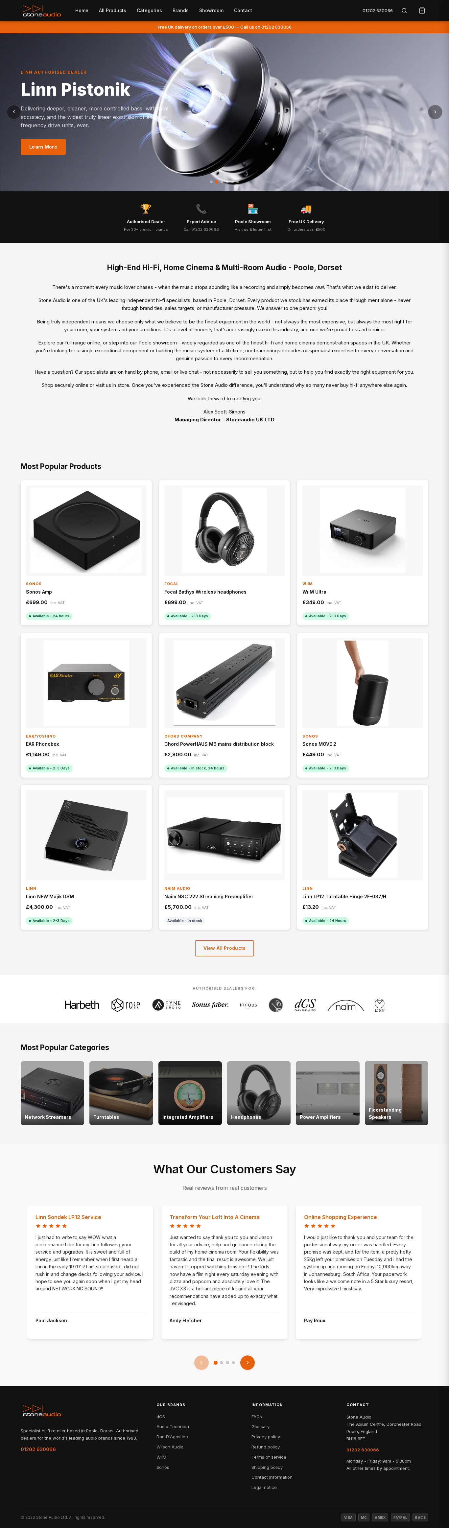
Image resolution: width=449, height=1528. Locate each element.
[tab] (211, 181)
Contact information (272, 1477)
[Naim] (346, 1005)
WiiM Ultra (314, 592)
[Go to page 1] (216, 1363)
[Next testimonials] (247, 1362)
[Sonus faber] (210, 1005)
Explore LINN (44, 152)
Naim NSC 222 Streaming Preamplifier (208, 896)
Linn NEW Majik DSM (50, 896)
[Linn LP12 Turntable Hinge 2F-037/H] (362, 835)
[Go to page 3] (227, 1362)
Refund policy (265, 1446)
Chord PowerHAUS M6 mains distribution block (219, 744)
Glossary (260, 1426)
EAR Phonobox (42, 744)
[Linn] (379, 1005)
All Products (112, 10)
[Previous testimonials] (201, 1362)
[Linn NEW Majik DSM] (86, 835)
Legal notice (264, 1487)
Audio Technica (172, 1426)
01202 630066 (378, 10)
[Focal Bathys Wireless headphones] (224, 530)
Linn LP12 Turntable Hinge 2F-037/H (344, 896)
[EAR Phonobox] (86, 683)
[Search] (404, 10)
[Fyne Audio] (166, 1005)
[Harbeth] (82, 1005)
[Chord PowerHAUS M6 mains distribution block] (224, 683)
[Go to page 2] (221, 1362)
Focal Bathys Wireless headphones (205, 592)
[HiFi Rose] (126, 1005)
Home (81, 10)
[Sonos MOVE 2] (362, 683)
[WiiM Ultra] (362, 530)
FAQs (256, 1416)
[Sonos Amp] (86, 530)
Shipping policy (267, 1467)
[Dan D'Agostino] (276, 1005)
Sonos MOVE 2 (319, 744)
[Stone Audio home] (42, 10)
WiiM (161, 1457)
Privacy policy (265, 1436)
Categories (149, 10)
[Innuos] (248, 1005)
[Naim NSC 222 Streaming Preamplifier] (224, 835)
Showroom (211, 10)
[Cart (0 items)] (422, 10)
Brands (181, 10)
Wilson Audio (169, 1446)
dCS (160, 1416)
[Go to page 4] (233, 1362)
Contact (243, 10)
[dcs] (305, 1005)
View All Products (224, 948)
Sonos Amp (39, 592)
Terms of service (268, 1457)
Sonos (162, 1467)
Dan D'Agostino (172, 1436)
